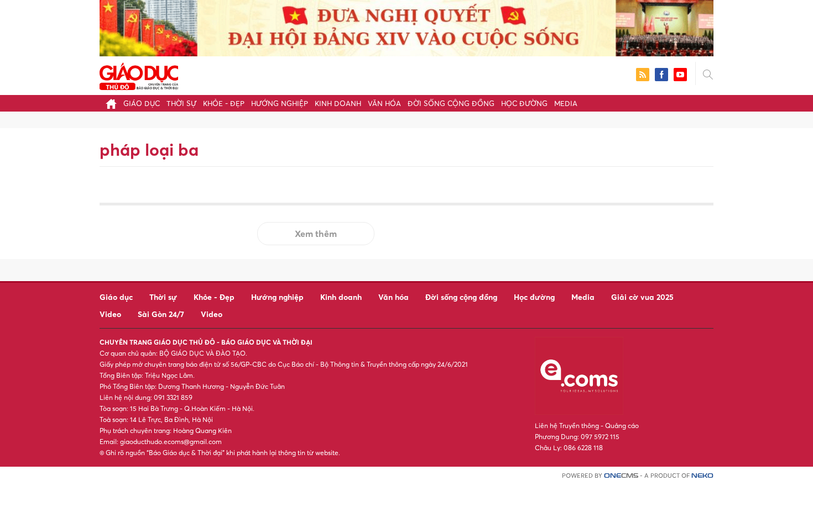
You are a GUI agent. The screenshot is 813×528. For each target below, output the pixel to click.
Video (110, 314)
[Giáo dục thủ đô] (139, 75)
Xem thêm (316, 233)
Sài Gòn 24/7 (161, 314)
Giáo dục (141, 103)
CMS (621, 475)
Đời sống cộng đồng (451, 103)
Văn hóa (384, 103)
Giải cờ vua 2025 (642, 297)
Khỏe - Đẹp (223, 103)
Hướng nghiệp (279, 103)
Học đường (524, 103)
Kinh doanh (338, 103)
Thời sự (181, 103)
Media (565, 103)
